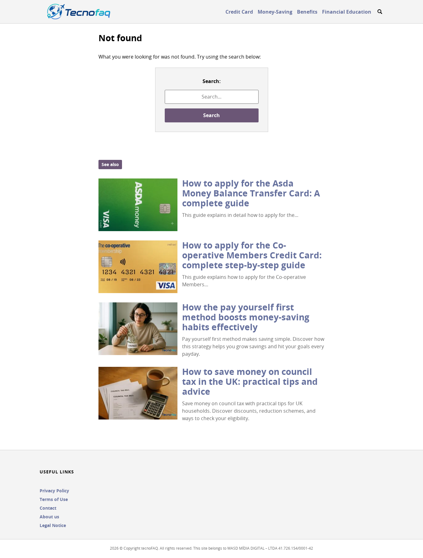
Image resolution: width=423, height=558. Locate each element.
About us (49, 517)
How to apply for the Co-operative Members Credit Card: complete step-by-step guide (252, 255)
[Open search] (379, 11)
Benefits (307, 11)
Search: (212, 81)
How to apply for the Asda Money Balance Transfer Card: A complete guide (251, 193)
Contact (48, 508)
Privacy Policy (54, 491)
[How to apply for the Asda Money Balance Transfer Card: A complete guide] (137, 204)
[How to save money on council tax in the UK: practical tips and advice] (137, 393)
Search (211, 115)
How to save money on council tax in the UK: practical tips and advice (250, 382)
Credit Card (239, 11)
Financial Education (346, 11)
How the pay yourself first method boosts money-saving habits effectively (245, 317)
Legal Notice (53, 525)
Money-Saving (275, 11)
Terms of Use (54, 499)
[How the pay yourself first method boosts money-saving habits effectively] (137, 328)
